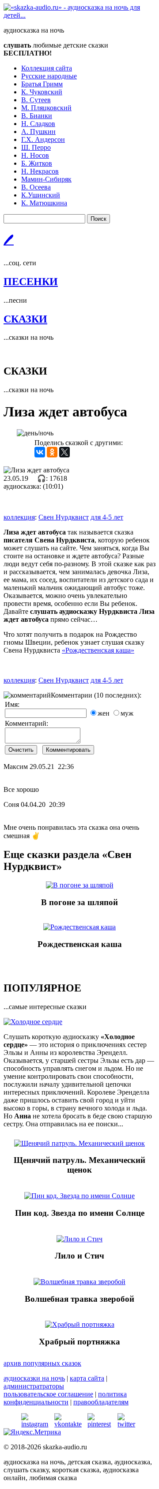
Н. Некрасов (40, 171)
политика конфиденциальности (65, 1398)
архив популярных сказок (42, 1363)
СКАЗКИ (25, 319)
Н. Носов (35, 155)
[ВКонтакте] (39, 452)
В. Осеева (36, 187)
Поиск (98, 218)
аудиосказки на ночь (34, 1378)
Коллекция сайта (46, 68)
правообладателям (101, 1402)
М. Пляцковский (46, 107)
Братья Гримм (42, 84)
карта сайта (87, 1378)
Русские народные (49, 76)
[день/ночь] (35, 433)
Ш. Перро (36, 147)
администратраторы (34, 1386)
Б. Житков (36, 163)
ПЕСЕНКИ (31, 281)
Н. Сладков (38, 123)
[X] (64, 452)
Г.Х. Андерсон (43, 139)
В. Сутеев (36, 100)
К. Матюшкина (44, 203)
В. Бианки (36, 115)
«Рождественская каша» (98, 650)
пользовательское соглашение (48, 1394)
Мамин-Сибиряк (46, 179)
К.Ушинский (40, 195)
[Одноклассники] (52, 452)
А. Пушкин (38, 131)
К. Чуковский (41, 92)
